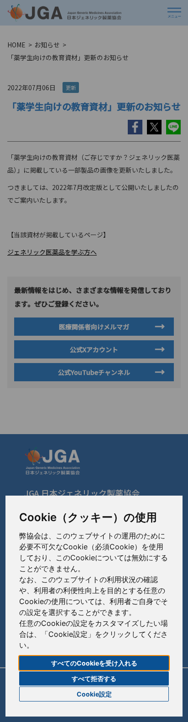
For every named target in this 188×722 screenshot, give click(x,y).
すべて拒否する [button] (94, 678)
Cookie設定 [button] (94, 694)
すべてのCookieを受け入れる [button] (94, 663)
